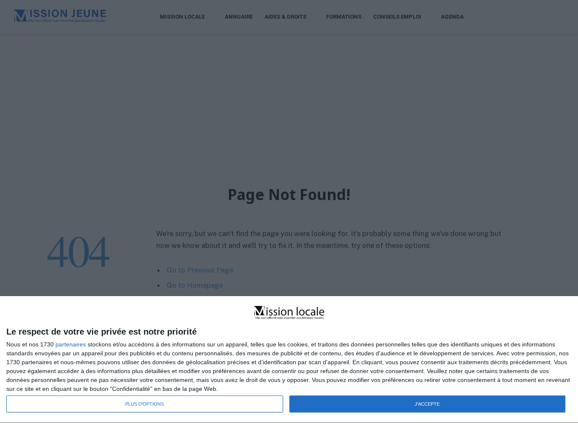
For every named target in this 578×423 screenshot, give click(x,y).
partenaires (70, 344)
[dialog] (289, 360)
